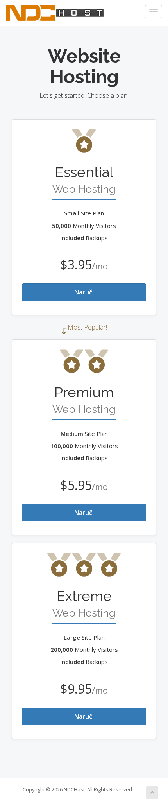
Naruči (84, 292)
